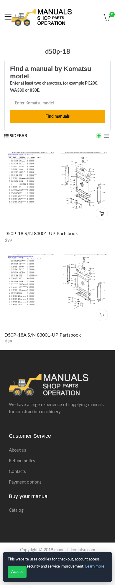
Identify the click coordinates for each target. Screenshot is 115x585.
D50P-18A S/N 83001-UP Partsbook (42, 335)
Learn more (94, 566)
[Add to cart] (102, 213)
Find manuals (57, 116)
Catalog (16, 510)
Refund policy (22, 461)
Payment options (25, 482)
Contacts (17, 471)
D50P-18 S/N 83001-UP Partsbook (41, 233)
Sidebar (18, 136)
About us (17, 450)
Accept (17, 572)
